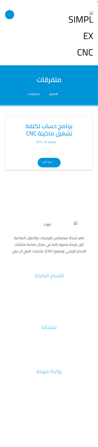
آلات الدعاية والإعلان (49, 353)
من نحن (49, 294)
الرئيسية (49, 287)
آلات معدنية (49, 345)
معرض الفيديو (49, 404)
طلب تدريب (49, 390)
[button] (9, 14)
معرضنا (49, 397)
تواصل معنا (49, 309)
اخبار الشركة (49, 301)
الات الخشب (49, 338)
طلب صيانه (49, 382)
